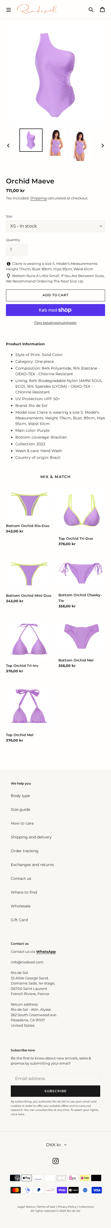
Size (9, 216)
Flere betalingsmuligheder (55, 323)
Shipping (38, 198)
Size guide (20, 809)
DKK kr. (54, 1144)
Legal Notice (26, 1207)
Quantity (13, 240)
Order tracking (25, 850)
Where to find (24, 892)
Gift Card (19, 919)
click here (17, 1114)
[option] (31, 140)
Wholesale (20, 906)
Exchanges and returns (32, 864)
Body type (20, 795)
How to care (22, 823)
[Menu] (8, 9)
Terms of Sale (46, 1207)
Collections (86, 1207)
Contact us (21, 878)
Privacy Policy (67, 1207)
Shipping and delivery (31, 837)
